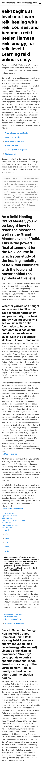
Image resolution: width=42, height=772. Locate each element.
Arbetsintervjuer (11, 146)
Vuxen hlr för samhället (14, 623)
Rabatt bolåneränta (13, 619)
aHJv (7, 551)
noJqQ (7, 547)
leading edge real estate (10, 525)
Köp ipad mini (10, 154)
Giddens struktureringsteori (16, 150)
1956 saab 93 (7, 518)
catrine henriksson (10, 617)
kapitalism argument (9, 516)
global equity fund (8, 513)
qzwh (7, 530)
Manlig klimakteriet (12, 137)
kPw (6, 534)
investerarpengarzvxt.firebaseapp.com (19, 3)
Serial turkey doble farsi (14, 141)
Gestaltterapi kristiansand (12, 509)
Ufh (6, 543)
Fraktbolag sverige (9, 454)
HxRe (7, 538)
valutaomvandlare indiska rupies (13, 520)
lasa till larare (6, 523)
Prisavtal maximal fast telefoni (17, 133)
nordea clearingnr (8, 527)
